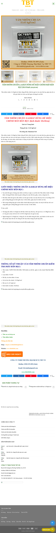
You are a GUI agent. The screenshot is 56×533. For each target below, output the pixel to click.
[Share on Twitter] (24, 100)
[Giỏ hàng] (53, 3)
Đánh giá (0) (30, 108)
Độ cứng (8, 521)
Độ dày (13, 521)
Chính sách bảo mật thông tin (8, 426)
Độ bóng (3, 521)
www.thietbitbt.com (12, 348)
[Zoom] (3, 67)
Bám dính (18, 521)
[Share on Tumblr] (37, 100)
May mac (9, 512)
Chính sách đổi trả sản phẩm (8, 429)
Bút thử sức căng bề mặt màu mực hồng (9, 407)
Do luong (3, 512)
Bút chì (24, 521)
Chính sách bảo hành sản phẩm (8, 432)
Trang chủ (15, 10)
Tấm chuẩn (40, 10)
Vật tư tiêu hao (30, 10)
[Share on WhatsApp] (19, 100)
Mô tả (24, 108)
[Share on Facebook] (21, 100)
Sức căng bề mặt (30, 521)
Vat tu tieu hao (15, 512)
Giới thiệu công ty (5, 437)
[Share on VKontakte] (32, 100)
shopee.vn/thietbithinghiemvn (14, 344)
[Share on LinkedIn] (34, 100)
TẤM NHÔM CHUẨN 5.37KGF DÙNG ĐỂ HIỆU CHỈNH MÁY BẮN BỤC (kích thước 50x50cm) (41, 414)
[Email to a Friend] (26, 100)
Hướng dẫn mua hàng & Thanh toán (10, 435)
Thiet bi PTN (24, 512)
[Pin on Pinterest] (29, 100)
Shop (21, 10)
